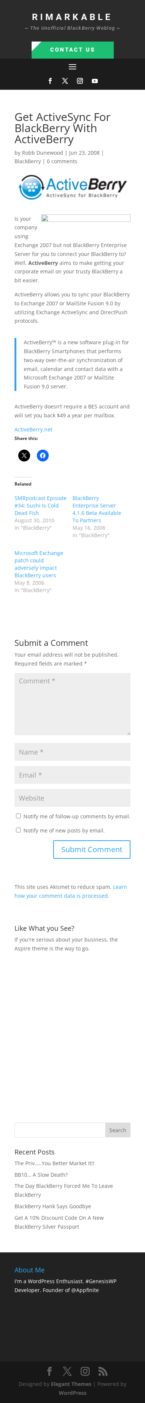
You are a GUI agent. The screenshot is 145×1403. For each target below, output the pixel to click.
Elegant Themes (71, 1383)
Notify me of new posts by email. (64, 830)
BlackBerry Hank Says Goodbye (52, 1206)
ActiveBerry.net (33, 429)
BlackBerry (27, 161)
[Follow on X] (65, 81)
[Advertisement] (72, 1036)
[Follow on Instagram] (80, 81)
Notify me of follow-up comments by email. (76, 816)
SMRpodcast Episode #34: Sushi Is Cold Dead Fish (40, 505)
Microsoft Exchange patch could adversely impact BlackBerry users (38, 564)
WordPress (73, 1392)
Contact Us (72, 50)
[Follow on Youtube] (95, 81)
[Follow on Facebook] (50, 81)
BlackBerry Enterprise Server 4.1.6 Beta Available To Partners (96, 509)
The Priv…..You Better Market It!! (54, 1163)
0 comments (62, 161)
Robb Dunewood (42, 152)
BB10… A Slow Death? (41, 1174)
